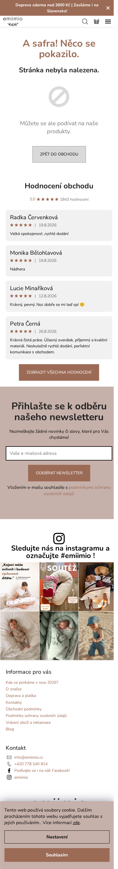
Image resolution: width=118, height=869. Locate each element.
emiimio (21, 777)
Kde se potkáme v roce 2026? (32, 682)
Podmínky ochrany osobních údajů (36, 715)
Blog (10, 729)
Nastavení (57, 837)
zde (76, 823)
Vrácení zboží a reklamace (28, 722)
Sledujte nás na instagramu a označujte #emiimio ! (60, 552)
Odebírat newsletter (59, 473)
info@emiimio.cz (28, 757)
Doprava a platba (21, 695)
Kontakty (14, 702)
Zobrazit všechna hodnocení (59, 372)
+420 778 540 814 (31, 764)
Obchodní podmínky (24, 709)
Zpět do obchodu (59, 154)
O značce (13, 689)
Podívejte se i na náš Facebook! (42, 770)
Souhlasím (57, 855)
